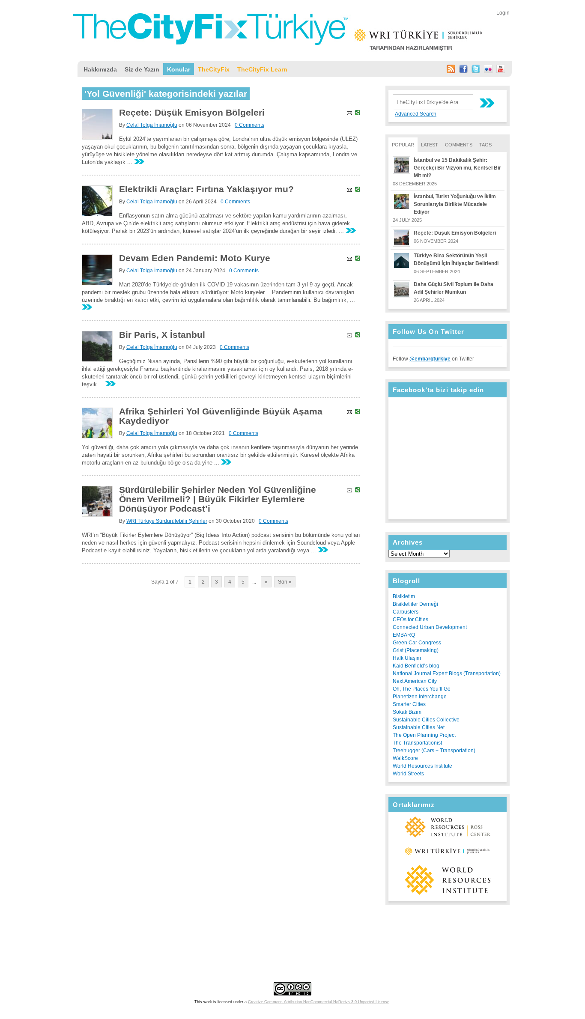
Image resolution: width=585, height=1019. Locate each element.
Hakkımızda (100, 69)
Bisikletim (404, 596)
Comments (458, 144)
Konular (178, 69)
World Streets (408, 774)
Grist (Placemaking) (416, 650)
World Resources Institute (422, 766)
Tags (485, 144)
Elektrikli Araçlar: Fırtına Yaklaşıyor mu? (206, 189)
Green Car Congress (417, 643)
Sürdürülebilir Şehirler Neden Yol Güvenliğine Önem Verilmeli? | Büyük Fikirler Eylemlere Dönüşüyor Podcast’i (217, 499)
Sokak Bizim (407, 712)
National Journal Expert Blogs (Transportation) (447, 673)
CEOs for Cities (410, 620)
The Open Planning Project (424, 735)
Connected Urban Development (430, 627)
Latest (429, 144)
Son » (285, 582)
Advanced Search (415, 114)
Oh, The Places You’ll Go (422, 689)
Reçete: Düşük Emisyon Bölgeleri (455, 233)
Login (503, 13)
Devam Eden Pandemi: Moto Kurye (194, 258)
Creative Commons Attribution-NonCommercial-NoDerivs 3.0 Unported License (318, 1002)
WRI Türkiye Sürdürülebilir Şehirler (166, 521)
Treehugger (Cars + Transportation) (434, 751)
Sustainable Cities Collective (426, 720)
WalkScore (405, 758)
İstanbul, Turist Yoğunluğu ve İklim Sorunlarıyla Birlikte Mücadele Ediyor (455, 204)
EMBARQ (404, 635)
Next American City (415, 681)
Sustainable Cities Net (419, 727)
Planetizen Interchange (420, 697)
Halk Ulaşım (407, 658)
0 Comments (249, 125)
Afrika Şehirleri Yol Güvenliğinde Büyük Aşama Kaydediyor (220, 416)
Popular (403, 144)
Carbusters (405, 612)
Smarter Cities (409, 704)
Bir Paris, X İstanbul (162, 335)
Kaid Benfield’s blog (416, 666)
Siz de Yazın (142, 69)
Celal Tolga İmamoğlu (151, 125)
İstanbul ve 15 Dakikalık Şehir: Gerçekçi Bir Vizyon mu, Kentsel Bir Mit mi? (457, 168)
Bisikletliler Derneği (415, 604)
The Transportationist (417, 743)
